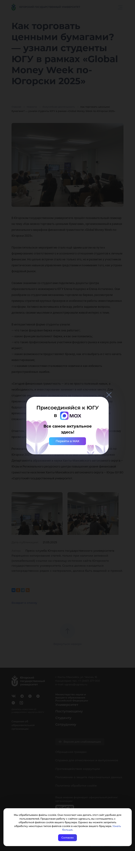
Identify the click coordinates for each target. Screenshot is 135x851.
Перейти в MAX (67, 441)
